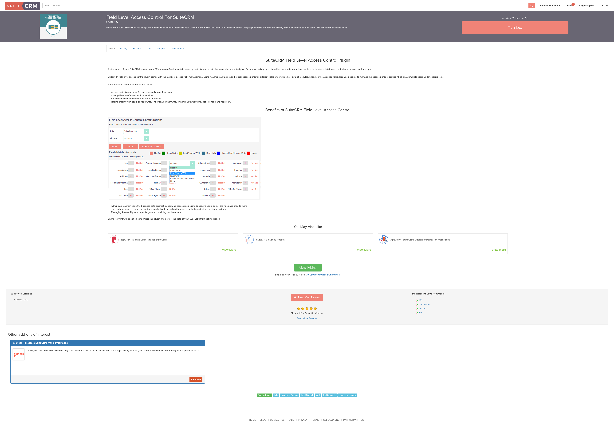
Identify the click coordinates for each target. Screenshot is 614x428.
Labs (291, 420)
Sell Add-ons (331, 420)
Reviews (137, 48)
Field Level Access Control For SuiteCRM (150, 17)
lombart (421, 308)
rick (420, 312)
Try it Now (515, 27)
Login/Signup (586, 5)
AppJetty (113, 22)
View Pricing (307, 267)
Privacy (302, 420)
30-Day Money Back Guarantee (323, 274)
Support (161, 48)
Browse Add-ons (549, 5)
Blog (570, 5)
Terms (315, 420)
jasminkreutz (424, 304)
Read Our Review (308, 297)
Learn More (176, 48)
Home (252, 420)
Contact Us (277, 420)
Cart (605, 5)
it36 (420, 300)
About (112, 48)
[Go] (531, 5)
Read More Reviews (307, 318)
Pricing (123, 48)
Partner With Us (353, 420)
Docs (149, 48)
